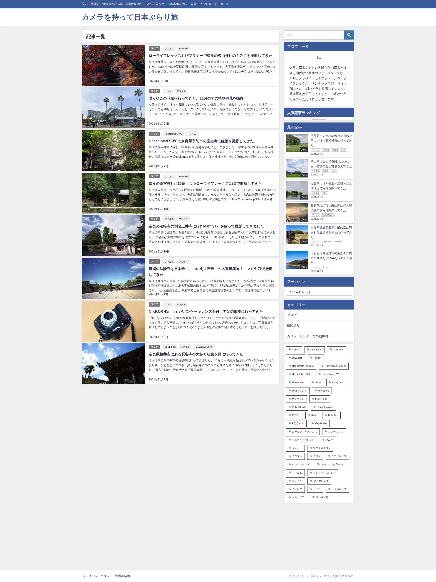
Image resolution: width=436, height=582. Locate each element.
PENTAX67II (299, 407)
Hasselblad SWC (173, 133)
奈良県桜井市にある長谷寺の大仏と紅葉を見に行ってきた (196, 354)
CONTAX (338, 349)
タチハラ (297, 448)
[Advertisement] (319, 536)
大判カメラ (298, 497)
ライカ (317, 489)
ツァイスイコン (322, 448)
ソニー (329, 440)
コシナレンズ (335, 431)
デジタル (181, 91)
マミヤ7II (183, 219)
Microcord (323, 391)
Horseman (298, 382)
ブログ (154, 48)
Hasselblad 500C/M (303, 366)
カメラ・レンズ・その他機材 (307, 336)
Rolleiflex (183, 48)
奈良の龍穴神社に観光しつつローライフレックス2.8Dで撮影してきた (205, 183)
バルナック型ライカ (332, 464)
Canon (295, 349)
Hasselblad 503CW (335, 366)
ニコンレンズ (339, 456)
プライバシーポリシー (97, 576)
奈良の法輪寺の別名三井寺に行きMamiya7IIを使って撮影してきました (206, 226)
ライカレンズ (339, 489)
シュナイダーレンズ (303, 440)
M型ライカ (321, 399)
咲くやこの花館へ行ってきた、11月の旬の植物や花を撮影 (196, 98)
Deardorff (297, 358)
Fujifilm (317, 358)
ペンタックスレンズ (324, 473)
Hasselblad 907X (204, 347)
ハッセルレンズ (301, 464)
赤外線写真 (322, 497)
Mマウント (298, 399)
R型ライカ (298, 423)
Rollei (314, 415)
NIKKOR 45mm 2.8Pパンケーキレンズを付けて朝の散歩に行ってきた (206, 311)
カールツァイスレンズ (304, 431)
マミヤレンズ (320, 481)
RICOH (296, 415)
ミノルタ (297, 489)
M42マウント (299, 391)
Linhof (318, 382)
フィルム (169, 48)
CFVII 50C (170, 347)
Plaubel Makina (325, 407)
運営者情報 (122, 576)
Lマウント (338, 382)
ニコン (168, 91)
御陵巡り (293, 325)
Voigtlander (321, 423)
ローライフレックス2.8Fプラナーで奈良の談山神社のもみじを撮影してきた (210, 55)
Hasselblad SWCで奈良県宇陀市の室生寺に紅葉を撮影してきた (201, 141)
